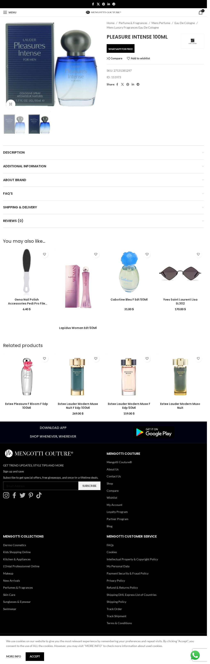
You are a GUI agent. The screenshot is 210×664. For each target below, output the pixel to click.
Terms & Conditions (119, 623)
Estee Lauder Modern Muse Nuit (180, 406)
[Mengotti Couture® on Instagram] (7, 497)
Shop (110, 483)
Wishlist (112, 497)
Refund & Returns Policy (122, 587)
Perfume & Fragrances (133, 23)
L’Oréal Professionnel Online (21, 566)
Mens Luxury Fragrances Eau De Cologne (133, 27)
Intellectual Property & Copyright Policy (132, 559)
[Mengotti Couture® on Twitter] (23, 497)
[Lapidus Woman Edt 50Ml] (78, 286)
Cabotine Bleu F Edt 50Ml (129, 300)
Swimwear (9, 609)
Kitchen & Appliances (17, 559)
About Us (113, 469)
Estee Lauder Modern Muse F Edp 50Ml (129, 406)
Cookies (112, 552)
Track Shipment (116, 616)
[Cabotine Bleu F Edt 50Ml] (129, 272)
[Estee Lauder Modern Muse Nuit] (180, 376)
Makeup (8, 573)
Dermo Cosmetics (14, 545)
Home (110, 23)
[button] (7, 66)
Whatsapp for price (120, 49)
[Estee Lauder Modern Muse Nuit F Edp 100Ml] (78, 376)
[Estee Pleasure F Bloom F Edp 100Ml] (26, 376)
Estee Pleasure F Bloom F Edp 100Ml (26, 406)
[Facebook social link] (93, 4)
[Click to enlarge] (10, 104)
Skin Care (9, 594)
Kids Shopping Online (17, 552)
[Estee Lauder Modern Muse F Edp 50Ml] (129, 376)
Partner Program (117, 519)
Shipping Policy (116, 602)
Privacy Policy (116, 580)
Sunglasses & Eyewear (17, 602)
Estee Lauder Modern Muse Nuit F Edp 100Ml (78, 406)
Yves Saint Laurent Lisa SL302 (180, 302)
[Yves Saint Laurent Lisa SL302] (180, 272)
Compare (113, 490)
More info (14, 656)
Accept (35, 656)
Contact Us (114, 476)
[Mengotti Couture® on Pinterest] (32, 497)
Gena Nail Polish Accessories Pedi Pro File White (26, 304)
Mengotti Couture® (119, 462)
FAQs (110, 545)
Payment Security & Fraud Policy (127, 573)
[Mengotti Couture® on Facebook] (15, 497)
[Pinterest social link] (103, 4)
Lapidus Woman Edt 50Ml (78, 328)
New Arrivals (11, 580)
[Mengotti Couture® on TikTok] (40, 497)
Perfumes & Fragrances (18, 587)
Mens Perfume (161, 23)
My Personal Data (118, 566)
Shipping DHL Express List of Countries (131, 594)
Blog (109, 526)
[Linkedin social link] (108, 4)
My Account (114, 505)
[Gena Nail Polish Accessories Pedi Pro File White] (26, 272)
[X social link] (98, 4)
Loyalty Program (117, 512)
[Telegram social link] (113, 4)
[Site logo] (103, 12)
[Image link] (153, 432)
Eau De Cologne (185, 23)
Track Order (114, 609)
